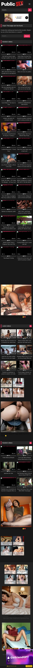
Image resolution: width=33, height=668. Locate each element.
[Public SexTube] (13, 4)
